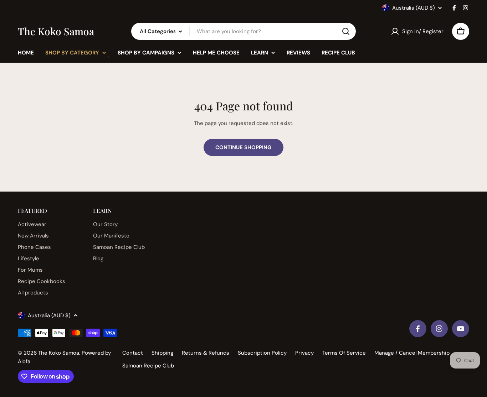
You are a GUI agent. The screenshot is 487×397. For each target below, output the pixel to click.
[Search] (346, 31)
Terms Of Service (344, 352)
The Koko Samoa (56, 31)
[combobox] (243, 31)
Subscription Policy (262, 352)
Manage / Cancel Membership (412, 352)
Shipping (162, 352)
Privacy (304, 352)
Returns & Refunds (205, 352)
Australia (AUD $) (413, 7)
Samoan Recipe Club (148, 365)
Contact (132, 352)
